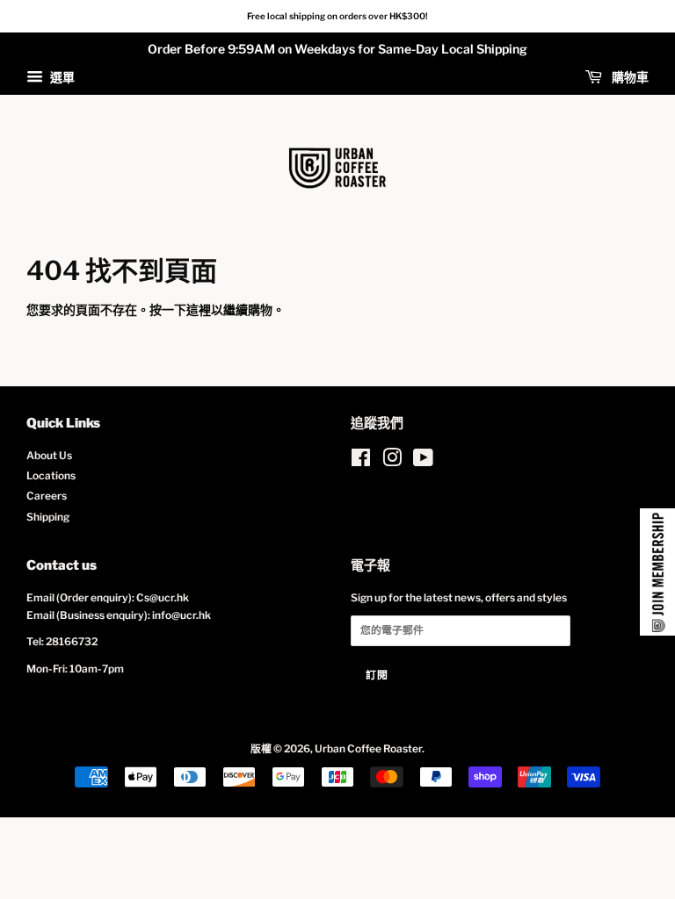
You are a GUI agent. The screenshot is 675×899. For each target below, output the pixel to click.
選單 (61, 76)
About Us (49, 456)
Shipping (47, 517)
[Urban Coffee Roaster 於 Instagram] (392, 462)
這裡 (198, 309)
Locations (51, 476)
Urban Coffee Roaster (368, 749)
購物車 (629, 76)
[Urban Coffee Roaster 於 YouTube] (423, 462)
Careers (46, 496)
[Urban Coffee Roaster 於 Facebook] (361, 462)
